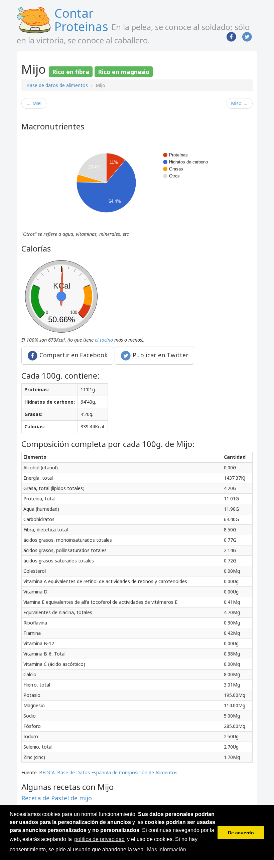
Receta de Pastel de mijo (56, 798)
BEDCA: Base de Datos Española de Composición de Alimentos (108, 772)
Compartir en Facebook (73, 355)
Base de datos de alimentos (57, 85)
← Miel (33, 103)
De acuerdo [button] (241, 832)
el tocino (104, 340)
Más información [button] (166, 849)
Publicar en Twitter (159, 355)
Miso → (239, 103)
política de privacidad (99, 839)
